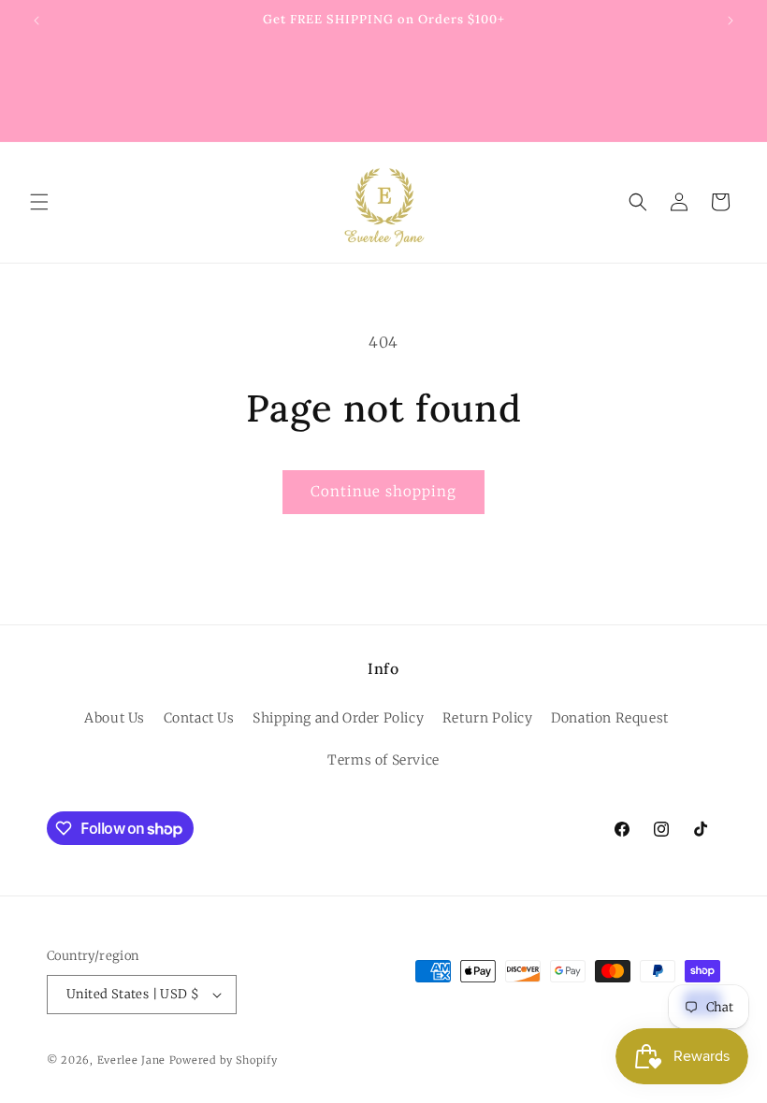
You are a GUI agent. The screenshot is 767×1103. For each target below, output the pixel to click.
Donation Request (610, 717)
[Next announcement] (730, 20)
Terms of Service (383, 760)
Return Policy (487, 717)
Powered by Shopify (223, 1060)
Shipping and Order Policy (338, 717)
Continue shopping (383, 491)
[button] (39, 201)
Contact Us (199, 717)
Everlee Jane (131, 1060)
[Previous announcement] (36, 20)
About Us (114, 717)
